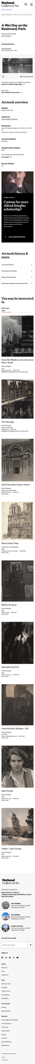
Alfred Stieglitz (6, 49)
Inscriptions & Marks (9, 271)
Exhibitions (4, 998)
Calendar (4, 987)
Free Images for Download (9, 1020)
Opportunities (5, 1011)
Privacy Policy (4, 1060)
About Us (4, 967)
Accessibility (5, 995)
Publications (5, 1045)
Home (3, 15)
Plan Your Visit (5, 984)
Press (3, 971)
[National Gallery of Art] (17, 881)
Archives (4, 1038)
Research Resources (8, 277)
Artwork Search (6, 1023)
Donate (3, 1007)
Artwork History (7, 264)
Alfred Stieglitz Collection (9, 119)
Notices (3, 1057)
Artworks (9, 15)
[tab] (6, 309)
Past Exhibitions (6, 1042)
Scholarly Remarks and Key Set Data (14, 283)
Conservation (5, 1031)
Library (3, 1034)
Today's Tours (5, 991)
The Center (4, 1027)
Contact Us (4, 975)
